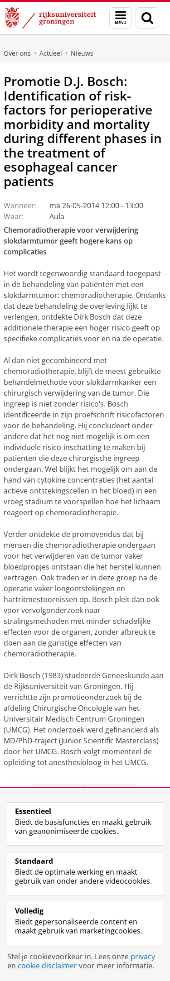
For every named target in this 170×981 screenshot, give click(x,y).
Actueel (50, 53)
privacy (143, 956)
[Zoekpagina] (147, 17)
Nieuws (82, 53)
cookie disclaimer (47, 965)
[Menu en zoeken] (120, 17)
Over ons (17, 53)
